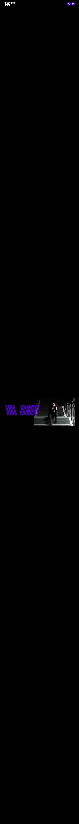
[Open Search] (69, 4)
